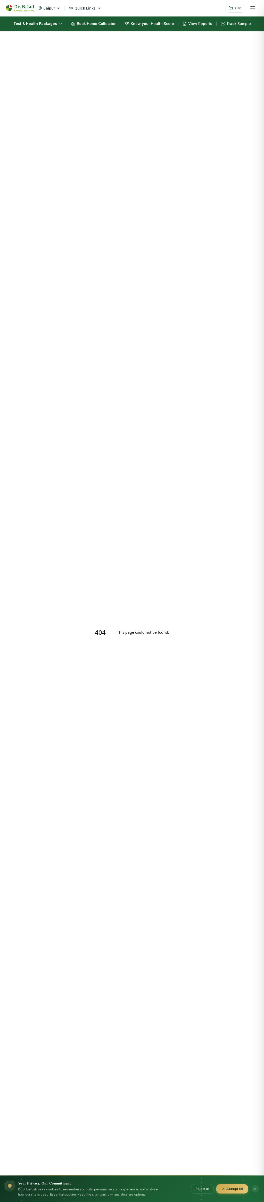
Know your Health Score (152, 23)
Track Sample (238, 23)
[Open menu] (253, 8)
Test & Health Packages (35, 23)
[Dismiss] (255, 1188)
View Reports (200, 23)
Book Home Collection (97, 23)
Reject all (202, 1189)
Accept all (234, 1189)
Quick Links (85, 8)
